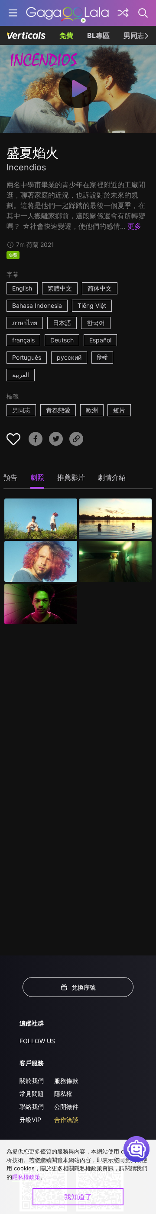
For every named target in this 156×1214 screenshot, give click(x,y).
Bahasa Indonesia (37, 305)
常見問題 (32, 1093)
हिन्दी (102, 357)
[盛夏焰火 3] (40, 561)
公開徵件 (66, 1106)
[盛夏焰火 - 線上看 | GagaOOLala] (67, 13)
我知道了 (78, 1196)
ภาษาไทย (24, 322)
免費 (66, 35)
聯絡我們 (32, 1106)
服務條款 (66, 1080)
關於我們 (32, 1080)
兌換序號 (84, 987)
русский (69, 357)
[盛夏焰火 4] (115, 561)
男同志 (134, 35)
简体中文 (100, 288)
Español (100, 340)
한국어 (96, 322)
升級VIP (30, 1119)
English (22, 288)
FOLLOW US (37, 1041)
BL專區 (98, 35)
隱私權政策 (26, 1176)
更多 (134, 226)
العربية (20, 374)
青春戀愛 (58, 410)
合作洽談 (66, 1119)
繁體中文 (60, 288)
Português (26, 357)
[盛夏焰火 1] (40, 519)
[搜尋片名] (143, 13)
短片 (119, 410)
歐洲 (92, 410)
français (23, 340)
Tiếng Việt (92, 305)
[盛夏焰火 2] (115, 519)
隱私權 (63, 1093)
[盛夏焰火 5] (40, 604)
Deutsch (62, 340)
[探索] (123, 13)
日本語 (62, 322)
